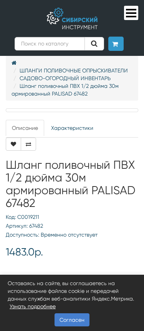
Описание (25, 128)
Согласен (72, 320)
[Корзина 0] (116, 44)
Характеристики (72, 128)
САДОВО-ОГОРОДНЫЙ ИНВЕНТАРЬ (65, 78)
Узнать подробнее (33, 306)
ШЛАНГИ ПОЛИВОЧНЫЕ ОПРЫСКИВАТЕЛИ (74, 70)
